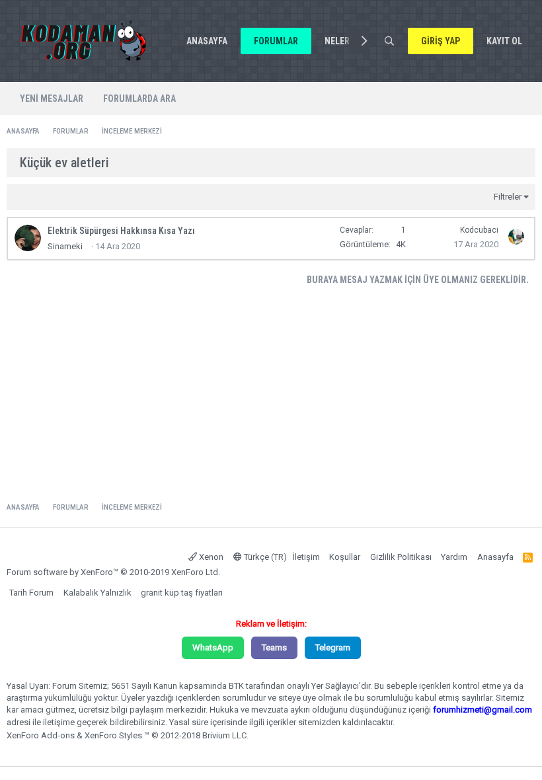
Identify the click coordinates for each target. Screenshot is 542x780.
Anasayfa (206, 41)
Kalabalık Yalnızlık (97, 593)
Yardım (454, 557)
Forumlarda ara (139, 98)
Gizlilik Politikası (401, 557)
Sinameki (65, 246)
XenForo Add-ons (41, 735)
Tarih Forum (31, 593)
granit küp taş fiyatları (182, 593)
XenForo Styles (113, 735)
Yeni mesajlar (51, 98)
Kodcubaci (479, 230)
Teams (274, 647)
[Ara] (389, 41)
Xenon (210, 557)
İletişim (306, 557)
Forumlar (276, 41)
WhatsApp (212, 647)
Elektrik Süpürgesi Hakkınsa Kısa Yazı (121, 230)
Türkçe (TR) (264, 557)
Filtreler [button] (508, 197)
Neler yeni (347, 41)
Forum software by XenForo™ (113, 572)
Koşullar (344, 557)
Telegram (332, 647)
